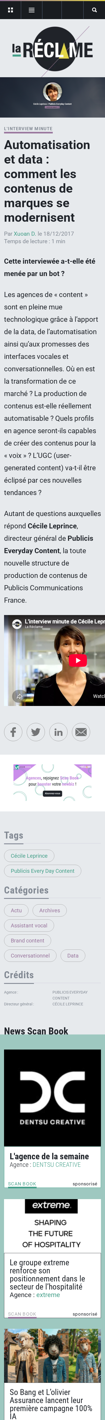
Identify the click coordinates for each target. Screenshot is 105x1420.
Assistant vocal (29, 925)
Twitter (36, 732)
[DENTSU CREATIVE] (52, 1098)
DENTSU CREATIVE (57, 1164)
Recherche (94, 10)
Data (73, 955)
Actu (16, 910)
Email (81, 732)
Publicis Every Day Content (43, 871)
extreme (48, 1295)
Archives (49, 910)
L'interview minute (28, 128)
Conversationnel (30, 955)
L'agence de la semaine (49, 1156)
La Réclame (52, 52)
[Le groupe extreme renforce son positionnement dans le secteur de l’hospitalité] (52, 1226)
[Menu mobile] (10, 10)
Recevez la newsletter (72, 10)
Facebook (13, 732)
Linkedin (58, 732)
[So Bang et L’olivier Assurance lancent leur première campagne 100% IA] (52, 1356)
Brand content (27, 940)
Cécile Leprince (29, 856)
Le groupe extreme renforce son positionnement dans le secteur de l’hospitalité (47, 1274)
